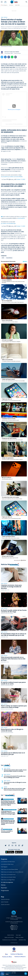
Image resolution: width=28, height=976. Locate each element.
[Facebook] (8, 57)
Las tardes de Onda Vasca (7, 864)
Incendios (11, 5)
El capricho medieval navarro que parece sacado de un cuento (13, 683)
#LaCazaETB (4, 176)
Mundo (5, 787)
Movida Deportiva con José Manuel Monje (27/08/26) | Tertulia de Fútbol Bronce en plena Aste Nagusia (8, 803)
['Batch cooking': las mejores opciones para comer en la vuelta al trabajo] (14, 695)
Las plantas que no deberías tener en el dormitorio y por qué (13, 753)
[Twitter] (2, 57)
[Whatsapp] (12, 57)
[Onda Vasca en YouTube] (12, 845)
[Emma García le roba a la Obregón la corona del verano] (14, 719)
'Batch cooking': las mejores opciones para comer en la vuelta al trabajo (14, 706)
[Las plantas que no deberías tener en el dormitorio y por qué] (14, 742)
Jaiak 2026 (17, 5)
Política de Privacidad (9, 937)
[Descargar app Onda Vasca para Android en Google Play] (9, 852)
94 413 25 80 (15, 919)
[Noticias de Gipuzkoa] (16, 954)
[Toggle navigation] (1, 1)
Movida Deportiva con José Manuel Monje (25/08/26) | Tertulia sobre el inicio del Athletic (8, 822)
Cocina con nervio (5, 904)
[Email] (15, 57)
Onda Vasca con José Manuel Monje (9, 869)
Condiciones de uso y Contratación (9, 939)
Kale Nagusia (4, 867)
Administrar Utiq (22, 939)
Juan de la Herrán (5, 899)
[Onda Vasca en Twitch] (19, 845)
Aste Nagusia (4, 5)
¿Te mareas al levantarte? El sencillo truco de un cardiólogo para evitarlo (15, 776)
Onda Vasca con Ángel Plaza (8, 879)
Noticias (3, 885)
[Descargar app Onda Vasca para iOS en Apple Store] (19, 852)
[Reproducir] (19, 801)
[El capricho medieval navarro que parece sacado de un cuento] (14, 672)
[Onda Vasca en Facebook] (9, 845)
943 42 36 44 (15, 923)
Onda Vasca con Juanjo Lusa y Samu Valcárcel (12, 872)
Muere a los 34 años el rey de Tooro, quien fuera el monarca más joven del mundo (14, 789)
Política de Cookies (19, 937)
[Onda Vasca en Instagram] (15, 845)
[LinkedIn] (5, 57)
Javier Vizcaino (4, 902)
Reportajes (4, 888)
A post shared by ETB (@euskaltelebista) (14, 124)
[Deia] (6, 954)
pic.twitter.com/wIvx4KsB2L (15, 176)
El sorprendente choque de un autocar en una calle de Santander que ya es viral (13, 634)
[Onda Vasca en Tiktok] (22, 845)
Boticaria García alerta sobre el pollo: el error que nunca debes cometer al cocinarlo (15, 770)
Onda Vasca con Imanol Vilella (8, 877)
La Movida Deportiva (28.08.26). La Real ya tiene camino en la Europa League (8, 813)
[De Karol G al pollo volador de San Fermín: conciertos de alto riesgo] (14, 600)
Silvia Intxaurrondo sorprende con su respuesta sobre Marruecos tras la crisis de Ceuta (13, 658)
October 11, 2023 (20, 179)
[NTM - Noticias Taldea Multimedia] (14, 949)
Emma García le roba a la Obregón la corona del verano (12, 730)
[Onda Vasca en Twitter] (5, 845)
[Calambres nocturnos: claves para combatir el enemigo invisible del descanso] (14, 575)
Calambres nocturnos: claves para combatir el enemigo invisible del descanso (11, 586)
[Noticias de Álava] (7, 957)
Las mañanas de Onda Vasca (8, 861)
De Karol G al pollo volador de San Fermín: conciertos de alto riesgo (14, 611)
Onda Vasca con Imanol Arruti (8, 874)
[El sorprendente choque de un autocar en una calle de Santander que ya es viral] (14, 623)
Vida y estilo (4, 583)
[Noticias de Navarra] (20, 957)
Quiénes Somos (10, 935)
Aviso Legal (18, 935)
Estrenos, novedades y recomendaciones (7, 831)
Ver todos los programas (7, 882)
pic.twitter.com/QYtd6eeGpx (8, 223)
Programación (5, 890)
